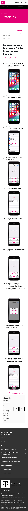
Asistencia (4, 13)
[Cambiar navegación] (22, 7)
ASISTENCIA (4, 7)
